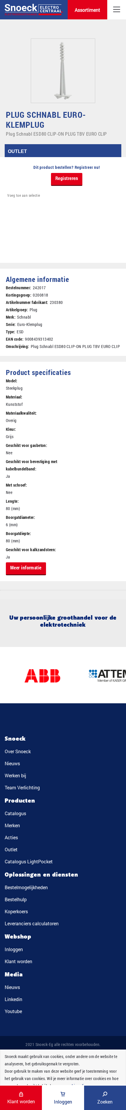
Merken (12, 825)
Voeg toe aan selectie (23, 195)
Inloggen (14, 949)
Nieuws (12, 763)
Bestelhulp (16, 899)
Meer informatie (26, 567)
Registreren (66, 178)
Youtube (13, 1011)
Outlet (11, 849)
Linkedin (13, 999)
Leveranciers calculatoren (32, 923)
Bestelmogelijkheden (26, 887)
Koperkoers (16, 911)
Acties (11, 837)
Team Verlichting (22, 787)
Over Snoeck (18, 751)
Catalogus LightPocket (29, 861)
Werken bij (15, 775)
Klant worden (18, 961)
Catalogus (15, 813)
